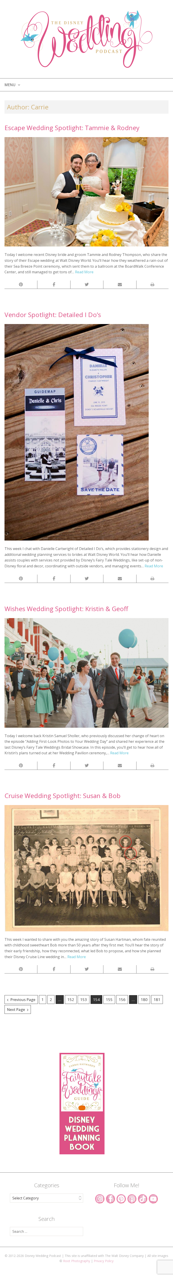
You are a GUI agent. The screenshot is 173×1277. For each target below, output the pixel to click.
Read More (84, 271)
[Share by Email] (119, 285)
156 (122, 999)
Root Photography (76, 1261)
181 (157, 999)
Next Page (16, 1009)
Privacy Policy (104, 1261)
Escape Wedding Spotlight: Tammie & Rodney (72, 127)
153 (83, 999)
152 (70, 999)
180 (144, 999)
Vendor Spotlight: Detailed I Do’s (53, 314)
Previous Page (22, 999)
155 (109, 999)
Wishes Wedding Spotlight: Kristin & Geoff (66, 608)
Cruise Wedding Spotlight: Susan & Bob (63, 795)
